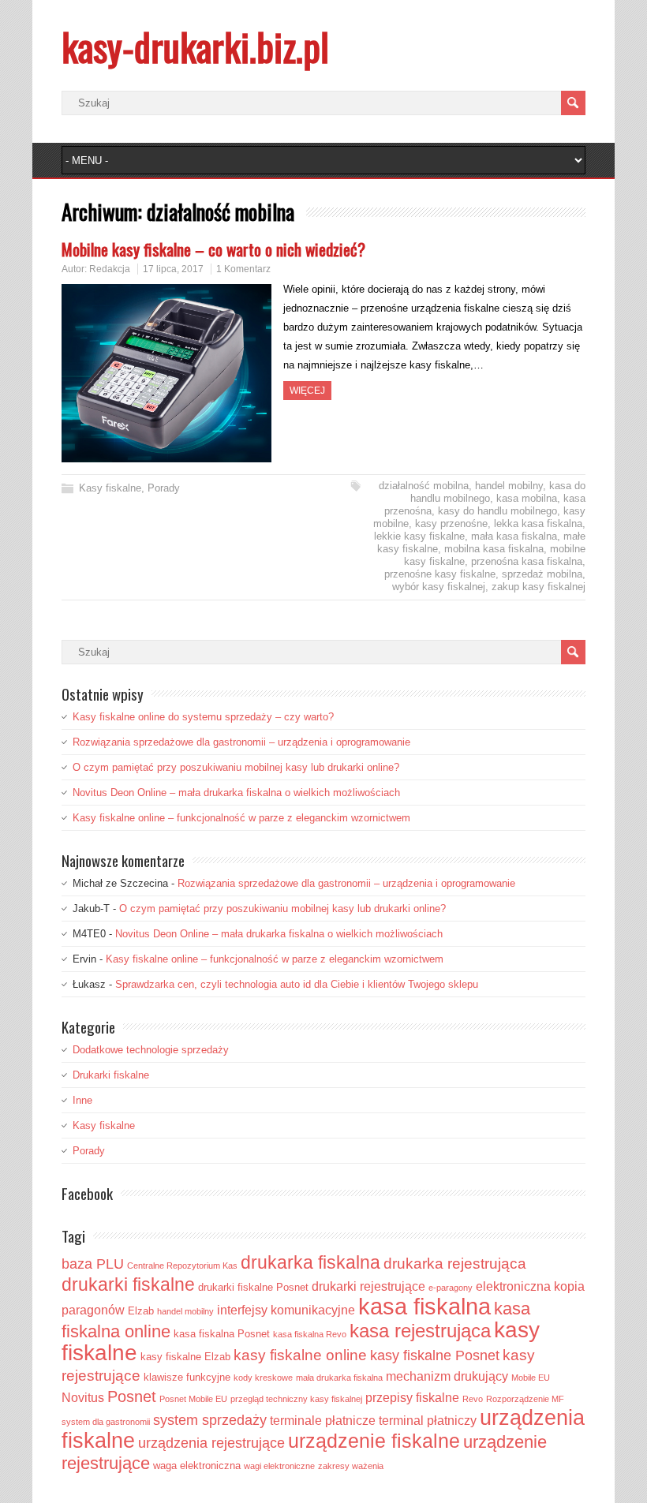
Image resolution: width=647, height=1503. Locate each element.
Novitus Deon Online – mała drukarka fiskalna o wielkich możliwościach (236, 792)
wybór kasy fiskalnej (438, 587)
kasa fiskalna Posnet (222, 1334)
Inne (82, 1100)
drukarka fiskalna (310, 1262)
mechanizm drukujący (447, 1376)
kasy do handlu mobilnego (497, 511)
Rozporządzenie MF (525, 1399)
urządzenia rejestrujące (211, 1443)
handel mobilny (509, 486)
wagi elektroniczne (279, 1466)
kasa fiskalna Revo (309, 1334)
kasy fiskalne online (300, 1355)
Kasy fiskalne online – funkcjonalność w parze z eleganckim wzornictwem (241, 818)
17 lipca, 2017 (173, 269)
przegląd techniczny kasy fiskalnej (296, 1399)
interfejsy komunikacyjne (286, 1310)
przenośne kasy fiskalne (440, 574)
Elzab (141, 1311)
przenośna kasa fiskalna (526, 561)
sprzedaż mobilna (542, 574)
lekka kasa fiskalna (538, 523)
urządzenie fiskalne (374, 1441)
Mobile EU (530, 1377)
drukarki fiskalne (128, 1284)
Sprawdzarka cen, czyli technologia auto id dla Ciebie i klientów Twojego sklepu (296, 984)
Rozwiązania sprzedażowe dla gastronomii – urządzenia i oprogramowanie (241, 742)
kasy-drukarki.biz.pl (195, 46)
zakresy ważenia (350, 1466)
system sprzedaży (210, 1420)
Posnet (131, 1396)
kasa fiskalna (424, 1306)
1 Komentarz (243, 269)
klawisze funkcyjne (187, 1377)
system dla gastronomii (106, 1421)
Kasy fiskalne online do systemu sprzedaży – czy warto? (203, 717)
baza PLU (93, 1264)
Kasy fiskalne (110, 488)
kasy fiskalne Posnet (434, 1355)
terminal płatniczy (428, 1420)
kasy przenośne (451, 523)
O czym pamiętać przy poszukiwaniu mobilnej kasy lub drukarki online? (236, 767)
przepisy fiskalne (412, 1397)
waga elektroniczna (197, 1465)
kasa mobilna (526, 498)
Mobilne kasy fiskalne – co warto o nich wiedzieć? (213, 249)
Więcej (307, 390)
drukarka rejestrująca (454, 1263)
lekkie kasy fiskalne (419, 536)
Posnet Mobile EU (193, 1399)
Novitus (83, 1397)
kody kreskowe (263, 1377)
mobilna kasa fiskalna (494, 549)
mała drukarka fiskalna (339, 1377)
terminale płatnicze (323, 1420)
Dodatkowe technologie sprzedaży (151, 1050)
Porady (164, 488)
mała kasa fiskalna (514, 536)
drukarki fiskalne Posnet (253, 1287)
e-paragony (450, 1287)
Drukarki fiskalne (111, 1075)
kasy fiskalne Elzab (185, 1357)
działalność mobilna (424, 486)
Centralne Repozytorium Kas (182, 1265)
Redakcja (109, 269)
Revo (472, 1399)
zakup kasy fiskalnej (538, 587)
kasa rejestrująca (420, 1331)
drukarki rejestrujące (368, 1286)
